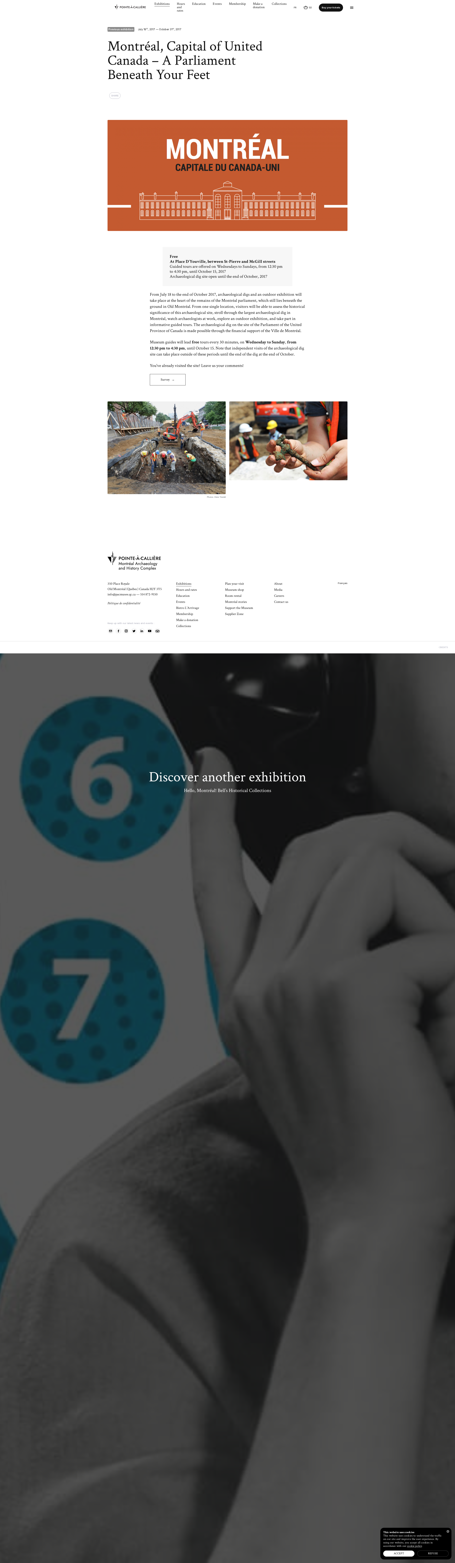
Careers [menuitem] (279, 596)
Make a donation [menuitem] (259, 5)
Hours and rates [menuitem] (181, 7)
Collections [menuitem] (279, 4)
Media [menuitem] (278, 590)
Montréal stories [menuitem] (236, 602)
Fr (295, 7)
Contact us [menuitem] (281, 602)
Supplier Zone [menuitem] (234, 614)
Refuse (433, 1553)
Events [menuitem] (217, 4)
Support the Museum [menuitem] (239, 608)
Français (342, 583)
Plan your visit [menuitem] (234, 584)
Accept (399, 1553)
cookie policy (414, 1546)
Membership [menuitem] (237, 4)
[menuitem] (133, 7)
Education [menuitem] (199, 4)
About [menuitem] (278, 584)
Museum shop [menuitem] (234, 590)
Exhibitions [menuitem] (162, 4)
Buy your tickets (331, 7)
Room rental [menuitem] (233, 596)
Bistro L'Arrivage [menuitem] (187, 608)
